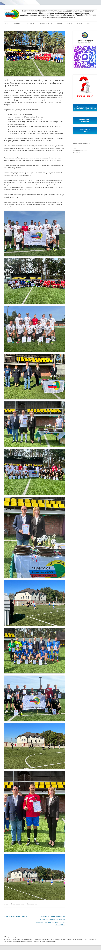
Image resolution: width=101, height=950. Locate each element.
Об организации (29, 23)
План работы (77, 153)
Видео (69, 23)
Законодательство (45, 23)
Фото (88, 23)
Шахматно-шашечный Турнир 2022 (16, 916)
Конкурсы (60, 23)
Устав (74, 148)
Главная (6, 23)
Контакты (79, 23)
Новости (17, 23)
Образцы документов (80, 150)
